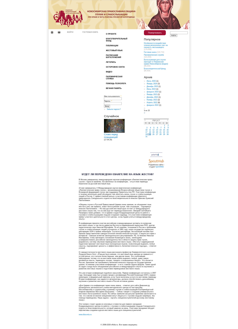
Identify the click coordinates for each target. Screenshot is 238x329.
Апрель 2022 (152, 102)
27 (157, 134)
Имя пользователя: (112, 96)
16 (168, 130)
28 (160, 134)
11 (150, 130)
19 (153, 132)
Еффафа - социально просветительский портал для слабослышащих (74, 14)
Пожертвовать (155, 33)
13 (157, 130)
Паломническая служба (114, 78)
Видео (109, 72)
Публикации (112, 46)
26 (153, 134)
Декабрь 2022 (152, 97)
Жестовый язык (114, 50)
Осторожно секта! (115, 67)
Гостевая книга (90, 32)
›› (144, 113)
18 (150, 132)
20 (157, 132)
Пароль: (108, 101)
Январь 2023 (152, 94)
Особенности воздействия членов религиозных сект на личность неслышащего (156, 45)
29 (164, 134)
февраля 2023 (153, 92)
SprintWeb (159, 167)
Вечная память (113, 88)
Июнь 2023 (151, 89)
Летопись (111, 62)
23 (168, 132)
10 (146, 130)
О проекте (111, 34)
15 (164, 130)
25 (150, 134)
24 (146, 134)
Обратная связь (59, 32)
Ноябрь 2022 (152, 100)
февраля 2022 (153, 105)
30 (168, 134)
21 (160, 132)
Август (156, 120)
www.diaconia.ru (85, 314)
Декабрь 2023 (152, 86)
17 (146, 132)
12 (153, 130)
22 (164, 132)
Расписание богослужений (113, 56)
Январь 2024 (152, 84)
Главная (52, 32)
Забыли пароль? (114, 109)
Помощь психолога (116, 83)
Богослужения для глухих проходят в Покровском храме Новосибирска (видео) (156, 62)
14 (160, 130)
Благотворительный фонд (116, 40)
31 (146, 136)
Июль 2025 (151, 81)
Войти (70, 32)
